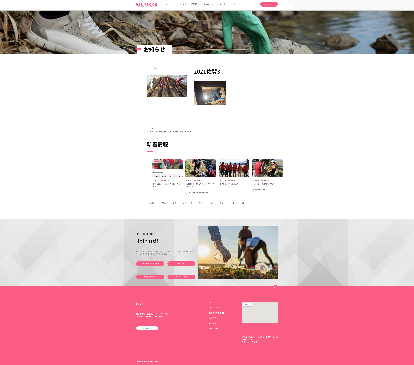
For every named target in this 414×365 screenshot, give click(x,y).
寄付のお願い (222, 4)
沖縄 (242, 203)
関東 (174, 203)
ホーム (168, 4)
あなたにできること (217, 313)
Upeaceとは (179, 4)
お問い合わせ (214, 328)
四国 (221, 203)
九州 (232, 203)
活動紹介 (194, 4)
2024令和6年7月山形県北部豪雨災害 (198, 192)
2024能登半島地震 (260, 189)
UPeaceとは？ (214, 307)
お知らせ (234, 4)
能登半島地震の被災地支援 (263, 184)
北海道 (152, 203)
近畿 (200, 203)
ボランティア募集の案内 (229, 184)
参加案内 (207, 4)
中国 (211, 203)
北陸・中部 (187, 203)
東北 (164, 203)
